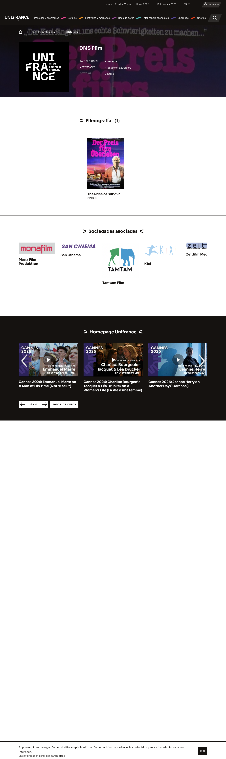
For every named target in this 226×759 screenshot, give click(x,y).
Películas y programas (46, 17)
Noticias (72, 17)
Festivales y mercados (97, 17)
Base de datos (126, 17)
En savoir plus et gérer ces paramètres (42, 755)
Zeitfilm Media (198, 254)
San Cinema (71, 255)
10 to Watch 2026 (166, 4)
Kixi (147, 264)
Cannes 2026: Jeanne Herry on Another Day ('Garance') (109, 384)
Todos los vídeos (64, 404)
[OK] (202, 751)
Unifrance (183, 17)
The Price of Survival (104, 194)
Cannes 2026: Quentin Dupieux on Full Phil (177, 384)
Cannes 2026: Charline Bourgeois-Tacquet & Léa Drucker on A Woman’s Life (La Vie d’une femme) (48, 386)
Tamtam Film (113, 283)
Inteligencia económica (156, 17)
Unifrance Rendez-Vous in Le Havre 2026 (126, 4)
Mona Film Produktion (28, 261)
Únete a (201, 17)
